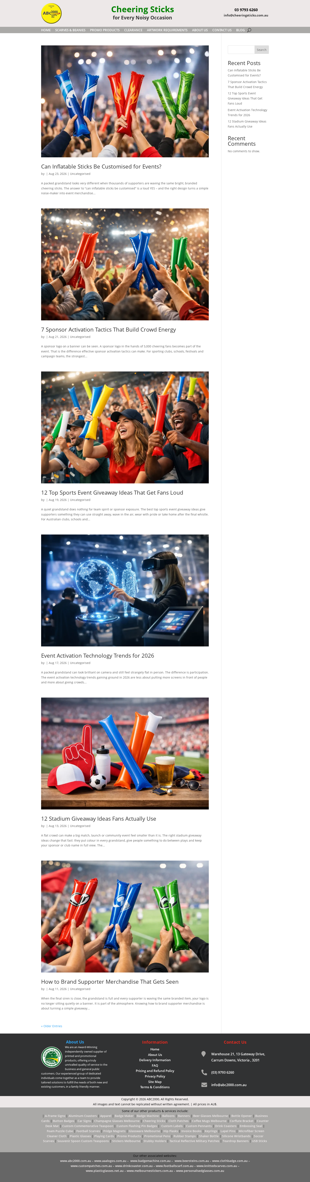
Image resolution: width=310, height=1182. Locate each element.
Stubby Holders (155, 1141)
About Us (200, 30)
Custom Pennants (199, 1126)
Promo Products (105, 30)
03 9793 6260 (246, 9)
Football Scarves (88, 1131)
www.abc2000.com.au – (77, 1161)
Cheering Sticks (154, 1121)
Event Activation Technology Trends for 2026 (97, 655)
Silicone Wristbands (236, 1136)
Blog (240, 30)
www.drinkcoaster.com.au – (135, 1166)
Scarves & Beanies (70, 30)
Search (262, 50)
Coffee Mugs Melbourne (209, 1121)
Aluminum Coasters (83, 1116)
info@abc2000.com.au (229, 1085)
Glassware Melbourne (144, 1131)
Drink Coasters (225, 1126)
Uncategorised (80, 174)
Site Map (155, 1082)
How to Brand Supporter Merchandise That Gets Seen (110, 981)
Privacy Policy (155, 1076)
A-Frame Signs (55, 1116)
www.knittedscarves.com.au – (218, 1166)
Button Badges (63, 1121)
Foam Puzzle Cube (60, 1131)
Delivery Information (155, 1060)
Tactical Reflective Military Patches (194, 1141)
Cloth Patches (178, 1121)
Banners (184, 1116)
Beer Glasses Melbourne (210, 1116)
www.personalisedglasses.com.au (199, 1171)
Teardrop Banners (236, 1141)
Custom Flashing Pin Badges (137, 1126)
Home (46, 30)
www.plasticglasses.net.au (105, 1171)
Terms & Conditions (155, 1087)
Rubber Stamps (185, 1136)
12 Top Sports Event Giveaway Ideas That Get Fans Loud (112, 492)
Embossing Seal (251, 1126)
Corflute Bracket (241, 1121)
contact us (222, 30)
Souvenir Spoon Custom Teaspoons (83, 1141)
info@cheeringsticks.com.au (246, 15)
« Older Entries (51, 1026)
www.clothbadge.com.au (230, 1161)
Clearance (133, 30)
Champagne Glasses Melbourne (117, 1121)
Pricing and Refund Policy (155, 1071)
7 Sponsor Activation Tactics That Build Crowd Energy (108, 329)
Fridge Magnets (114, 1131)
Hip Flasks (170, 1131)
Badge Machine (148, 1116)
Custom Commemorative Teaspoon (87, 1126)
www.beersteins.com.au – (193, 1161)
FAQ (155, 1065)
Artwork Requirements (167, 30)
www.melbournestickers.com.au (150, 1171)
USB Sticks (259, 1141)
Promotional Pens (157, 1136)
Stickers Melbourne (126, 1141)
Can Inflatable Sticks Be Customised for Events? (101, 166)
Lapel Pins (228, 1131)
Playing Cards (104, 1136)
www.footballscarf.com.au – (176, 1166)
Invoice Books (191, 1131)
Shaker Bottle (209, 1136)
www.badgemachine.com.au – (152, 1161)
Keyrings (211, 1131)
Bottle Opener (241, 1116)
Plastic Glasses (80, 1136)
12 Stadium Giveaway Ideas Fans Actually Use (98, 818)
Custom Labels (172, 1126)
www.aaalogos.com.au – (111, 1161)
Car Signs (84, 1121)
